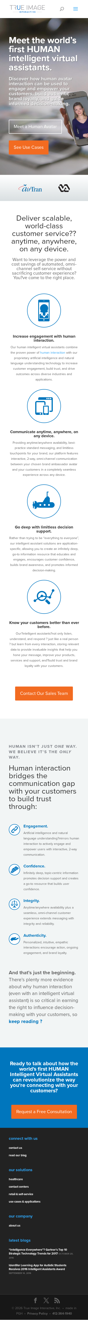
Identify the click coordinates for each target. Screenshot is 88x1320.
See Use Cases (29, 147)
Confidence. (34, 866)
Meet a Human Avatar (35, 126)
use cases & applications (24, 1201)
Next (73, 188)
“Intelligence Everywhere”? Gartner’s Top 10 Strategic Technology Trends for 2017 (38, 1251)
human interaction (52, 353)
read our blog (18, 1155)
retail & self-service (21, 1194)
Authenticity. (34, 935)
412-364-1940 (62, 1313)
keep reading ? (25, 1021)
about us (14, 1225)
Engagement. (35, 826)
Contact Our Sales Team (44, 693)
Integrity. (31, 900)
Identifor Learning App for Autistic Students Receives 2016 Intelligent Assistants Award (37, 1267)
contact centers (19, 1187)
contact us (15, 1148)
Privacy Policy (37, 1313)
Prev (14, 188)
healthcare (16, 1179)
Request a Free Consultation (44, 1111)
